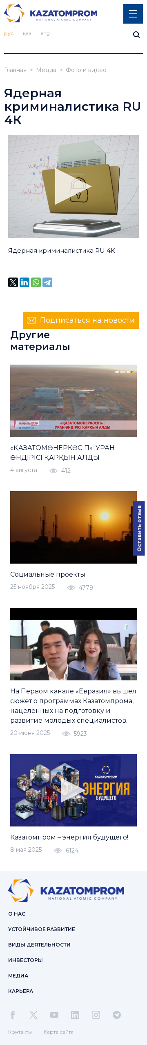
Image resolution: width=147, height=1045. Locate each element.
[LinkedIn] (24, 282)
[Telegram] (47, 282)
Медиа (46, 70)
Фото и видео (86, 70)
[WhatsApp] (36, 282)
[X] (13, 282)
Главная (15, 70)
